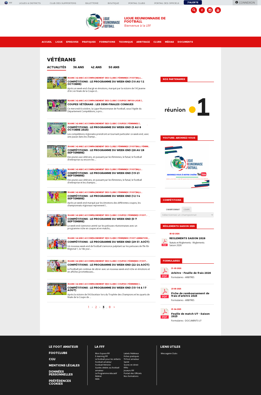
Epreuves (72, 42)
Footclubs (58, 353)
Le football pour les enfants (108, 359)
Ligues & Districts (30, 3)
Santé (126, 362)
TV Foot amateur (131, 359)
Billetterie (92, 3)
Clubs (157, 42)
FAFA (97, 379)
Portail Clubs (136, 3)
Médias (169, 42)
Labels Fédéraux (131, 353)
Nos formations (131, 376)
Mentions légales (64, 365)
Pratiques (89, 42)
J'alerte (192, 2)
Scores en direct (131, 365)
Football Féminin (103, 365)
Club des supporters (63, 3)
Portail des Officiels (133, 373)
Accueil (47, 42)
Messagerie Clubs (169, 353)
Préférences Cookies (60, 382)
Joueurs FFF (129, 370)
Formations (107, 42)
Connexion (247, 2)
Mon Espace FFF (102, 353)
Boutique (113, 3)
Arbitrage (143, 42)
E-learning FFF (101, 356)
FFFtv (126, 368)
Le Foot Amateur (63, 346)
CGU (52, 359)
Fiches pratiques (131, 356)
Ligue (58, 42)
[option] (187, 108)
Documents (185, 42)
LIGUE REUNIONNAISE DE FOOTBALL (145, 19)
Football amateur (103, 362)
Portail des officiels (166, 3)
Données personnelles (61, 373)
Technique (126, 42)
